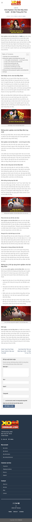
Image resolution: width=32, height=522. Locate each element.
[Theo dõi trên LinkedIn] (18, 503)
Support (5, 475)
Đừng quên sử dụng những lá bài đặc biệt (14, 68)
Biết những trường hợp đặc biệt (11, 63)
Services (5, 487)
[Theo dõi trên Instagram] (15, 503)
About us (5, 484)
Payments (5, 466)
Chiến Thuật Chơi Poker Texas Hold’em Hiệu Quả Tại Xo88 (7, 351)
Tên (4, 379)
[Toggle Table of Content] (27, 54)
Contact (5, 493)
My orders (5, 448)
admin (24, 16)
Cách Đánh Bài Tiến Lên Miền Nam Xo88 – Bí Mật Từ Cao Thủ (24, 351)
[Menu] (2, 2)
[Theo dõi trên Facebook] (13, 503)
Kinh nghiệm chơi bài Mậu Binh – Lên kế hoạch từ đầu (16, 60)
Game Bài (16, 7)
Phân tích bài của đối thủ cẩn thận (12, 65)
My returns (5, 451)
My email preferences (8, 457)
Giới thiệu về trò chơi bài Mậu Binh (11, 56)
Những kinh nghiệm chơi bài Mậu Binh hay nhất (14, 58)
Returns (5, 472)
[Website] (16, 2)
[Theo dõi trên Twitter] (16, 503)
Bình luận (5, 366)
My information (6, 454)
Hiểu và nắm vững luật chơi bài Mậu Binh (13, 61)
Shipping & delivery (7, 469)
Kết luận (5, 72)
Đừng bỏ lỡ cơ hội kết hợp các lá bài (12, 66)
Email (4, 386)
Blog (4, 490)
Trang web (5, 393)
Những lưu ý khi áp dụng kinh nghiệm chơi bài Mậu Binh (16, 70)
